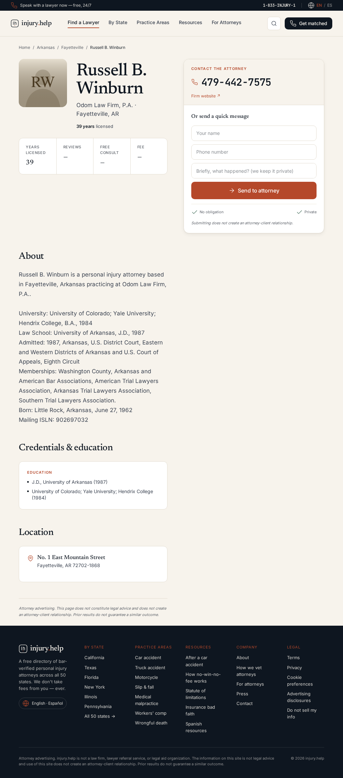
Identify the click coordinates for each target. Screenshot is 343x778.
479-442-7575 (236, 82)
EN (319, 5)
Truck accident (150, 667)
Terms (293, 657)
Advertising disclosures (299, 697)
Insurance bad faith (200, 710)
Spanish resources (196, 727)
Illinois (90, 696)
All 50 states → (99, 716)
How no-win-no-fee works (203, 678)
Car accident (148, 657)
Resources (190, 22)
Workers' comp (150, 713)
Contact (244, 703)
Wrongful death (151, 722)
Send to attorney (258, 190)
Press (242, 693)
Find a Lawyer (83, 22)
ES (329, 5)
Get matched (313, 23)
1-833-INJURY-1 (279, 5)
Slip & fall (144, 687)
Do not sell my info (302, 713)
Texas (90, 667)
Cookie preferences (300, 681)
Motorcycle (146, 677)
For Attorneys (227, 22)
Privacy (294, 667)
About (242, 657)
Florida (91, 677)
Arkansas (46, 47)
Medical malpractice (146, 700)
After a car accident (196, 661)
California (94, 657)
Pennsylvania (98, 706)
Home (24, 47)
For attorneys (250, 684)
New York (94, 687)
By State (118, 22)
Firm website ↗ (205, 95)
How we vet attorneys (249, 671)
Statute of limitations (196, 694)
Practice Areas (153, 22)
